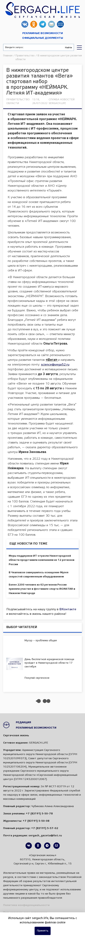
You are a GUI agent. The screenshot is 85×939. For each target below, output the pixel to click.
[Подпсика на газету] (56, 845)
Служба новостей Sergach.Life (62, 101)
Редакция (23, 722)
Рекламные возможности (42, 33)
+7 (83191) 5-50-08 (36, 821)
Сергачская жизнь (42, 10)
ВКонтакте (67, 609)
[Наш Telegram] (47, 845)
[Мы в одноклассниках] (38, 845)
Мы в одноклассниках (33, 24)
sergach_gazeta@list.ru (51, 24)
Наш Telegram (42, 24)
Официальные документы (42, 38)
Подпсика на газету (60, 24)
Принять (42, 931)
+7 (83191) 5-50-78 (39, 813)
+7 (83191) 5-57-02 (44, 828)
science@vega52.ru (55, 364)
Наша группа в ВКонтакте (24, 24)
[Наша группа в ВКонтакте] (29, 845)
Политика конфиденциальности (26, 905)
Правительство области (18, 101)
